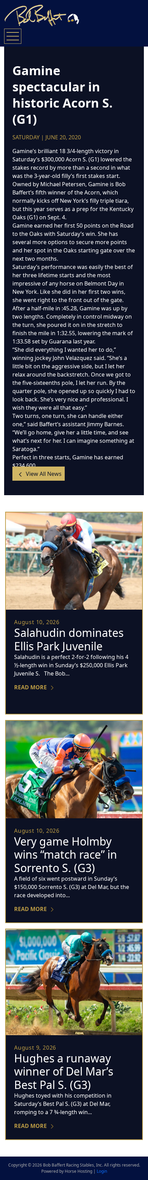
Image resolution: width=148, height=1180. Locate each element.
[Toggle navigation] (12, 36)
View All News (43, 474)
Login (102, 1171)
